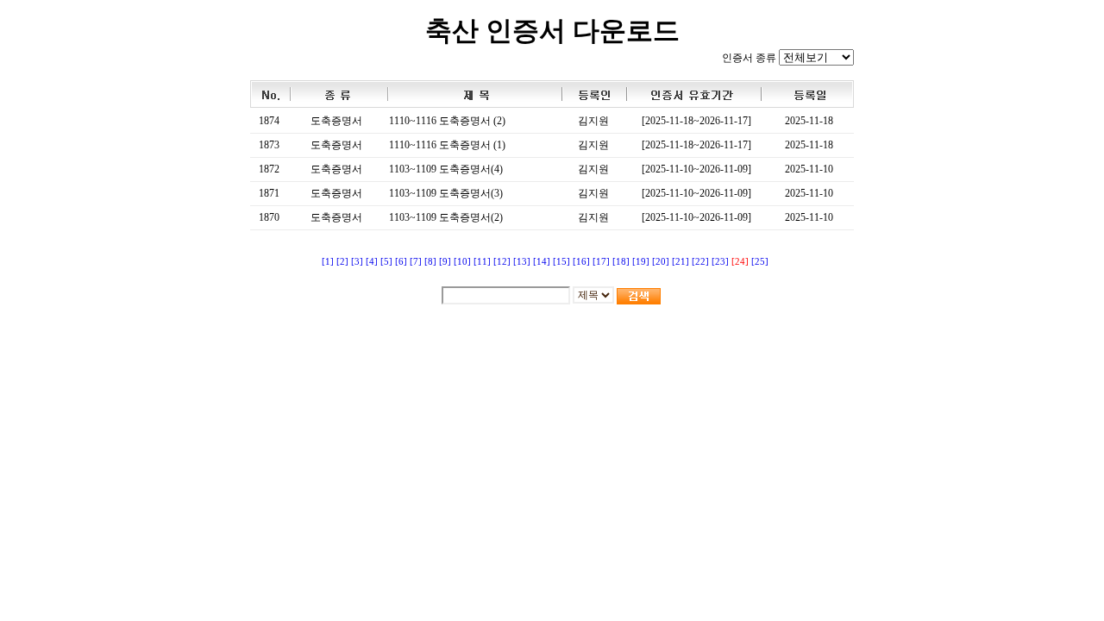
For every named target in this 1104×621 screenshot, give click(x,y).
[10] (462, 262)
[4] (372, 262)
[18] (621, 262)
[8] (430, 262)
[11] (482, 262)
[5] (386, 262)
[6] (401, 262)
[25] (759, 262)
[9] (445, 262)
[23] (720, 262)
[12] (502, 262)
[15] (561, 262)
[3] (357, 262)
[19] (640, 262)
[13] (521, 262)
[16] (581, 262)
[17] (601, 262)
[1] (328, 262)
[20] (660, 262)
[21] (680, 262)
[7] (416, 262)
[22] (700, 262)
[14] (541, 262)
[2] (342, 262)
